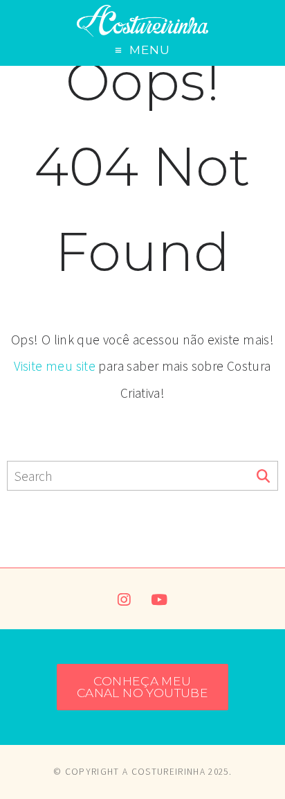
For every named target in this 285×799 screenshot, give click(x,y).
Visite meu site (54, 366)
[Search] (263, 477)
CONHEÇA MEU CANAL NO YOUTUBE (142, 687)
